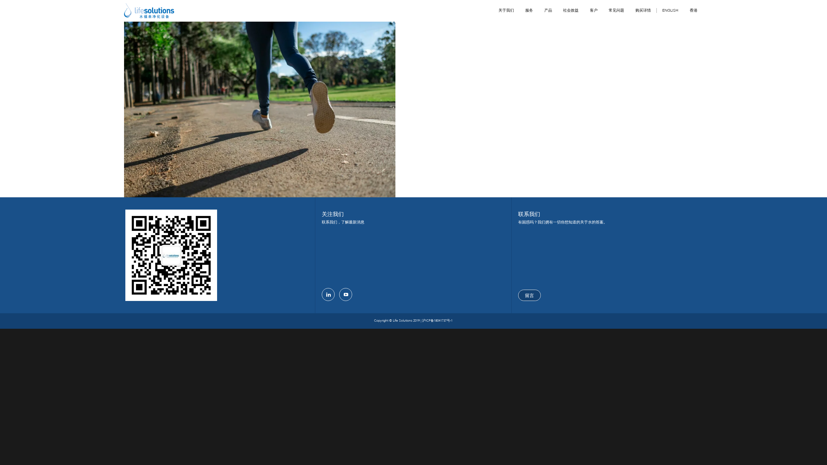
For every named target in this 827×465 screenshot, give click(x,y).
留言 (529, 296)
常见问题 (616, 10)
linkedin (328, 294)
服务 (529, 10)
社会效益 (571, 10)
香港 (693, 10)
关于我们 (506, 10)
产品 (548, 10)
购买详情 (643, 10)
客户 (594, 10)
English (670, 10)
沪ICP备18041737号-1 (437, 320)
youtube (345, 294)
